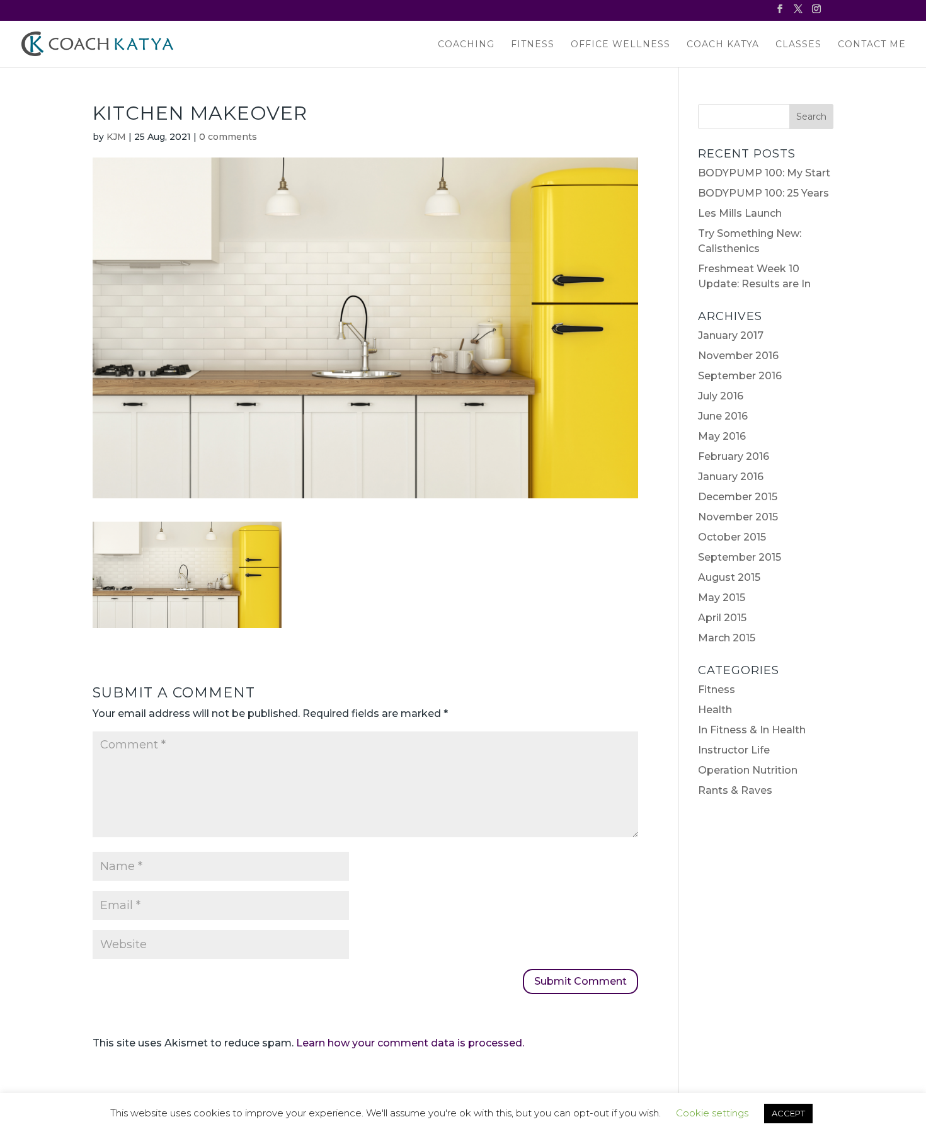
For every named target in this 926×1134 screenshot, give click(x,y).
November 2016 (738, 356)
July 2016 (720, 396)
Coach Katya (723, 45)
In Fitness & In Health (752, 730)
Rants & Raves (735, 790)
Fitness (532, 45)
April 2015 (722, 618)
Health (715, 710)
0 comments (228, 136)
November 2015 (738, 517)
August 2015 (729, 577)
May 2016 (722, 436)
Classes (798, 45)
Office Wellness (620, 45)
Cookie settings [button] (712, 1113)
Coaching (466, 45)
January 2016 (730, 477)
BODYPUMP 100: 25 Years (763, 193)
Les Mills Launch (740, 213)
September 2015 (739, 557)
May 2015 (721, 598)
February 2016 (733, 456)
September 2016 (740, 376)
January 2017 (730, 335)
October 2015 (732, 537)
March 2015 (726, 638)
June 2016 (723, 416)
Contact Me (872, 45)
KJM (116, 136)
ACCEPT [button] (788, 1113)
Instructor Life (734, 750)
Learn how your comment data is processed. (410, 1043)
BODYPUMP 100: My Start (764, 173)
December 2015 (737, 497)
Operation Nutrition (747, 770)
